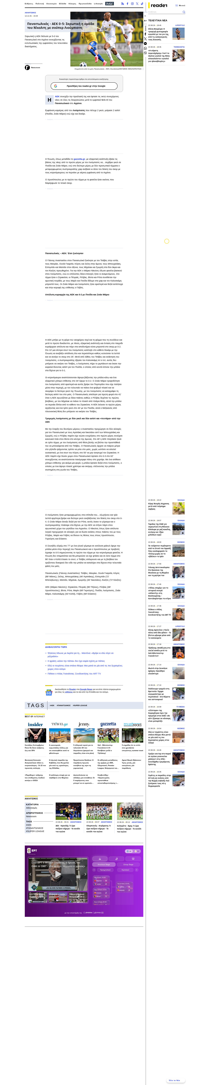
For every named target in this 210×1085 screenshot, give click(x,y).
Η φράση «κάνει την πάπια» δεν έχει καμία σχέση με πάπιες (76, 661)
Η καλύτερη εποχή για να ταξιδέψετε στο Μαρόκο (59, 776)
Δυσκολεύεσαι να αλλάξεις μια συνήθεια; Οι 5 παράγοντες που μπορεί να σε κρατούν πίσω (84, 779)
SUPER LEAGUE (80, 705)
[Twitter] (137, 3)
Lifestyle (98, 4)
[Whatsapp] (145, 48)
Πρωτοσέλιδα (85, 4)
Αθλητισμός (31, 808)
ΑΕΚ (52, 705)
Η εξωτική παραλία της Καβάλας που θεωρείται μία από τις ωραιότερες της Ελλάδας (59, 764)
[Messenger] (145, 43)
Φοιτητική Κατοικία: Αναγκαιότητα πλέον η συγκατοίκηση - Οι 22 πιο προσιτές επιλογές (35, 764)
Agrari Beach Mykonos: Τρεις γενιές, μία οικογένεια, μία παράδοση (131, 764)
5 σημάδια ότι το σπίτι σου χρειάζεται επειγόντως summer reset (132, 747)
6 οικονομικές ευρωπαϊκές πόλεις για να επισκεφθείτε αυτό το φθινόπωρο (59, 749)
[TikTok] (142, 3)
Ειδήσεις (29, 4)
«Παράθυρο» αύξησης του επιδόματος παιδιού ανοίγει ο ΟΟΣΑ (35, 777)
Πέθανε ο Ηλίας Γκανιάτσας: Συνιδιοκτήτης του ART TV (74, 673)
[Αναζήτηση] (184, 12)
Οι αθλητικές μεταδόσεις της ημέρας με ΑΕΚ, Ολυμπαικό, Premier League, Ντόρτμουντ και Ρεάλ (108, 764)
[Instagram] (132, 3)
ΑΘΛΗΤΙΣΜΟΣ (30, 13)
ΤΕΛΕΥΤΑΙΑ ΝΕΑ (157, 20)
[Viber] (145, 53)
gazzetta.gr (79, 159)
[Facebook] (127, 3)
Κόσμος (72, 4)
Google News (86, 689)
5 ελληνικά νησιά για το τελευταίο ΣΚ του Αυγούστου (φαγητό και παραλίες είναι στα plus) (83, 749)
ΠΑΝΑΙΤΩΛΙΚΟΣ (64, 705)
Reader (72, 689)
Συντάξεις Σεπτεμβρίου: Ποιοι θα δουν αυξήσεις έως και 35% (34, 747)
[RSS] (122, 3)
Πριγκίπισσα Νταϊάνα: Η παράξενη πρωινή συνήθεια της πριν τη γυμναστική (83, 764)
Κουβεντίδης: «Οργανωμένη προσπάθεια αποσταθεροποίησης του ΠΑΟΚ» (108, 779)
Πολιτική (40, 4)
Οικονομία (51, 4)
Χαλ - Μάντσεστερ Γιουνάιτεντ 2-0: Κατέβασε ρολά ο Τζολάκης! (105, 749)
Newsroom (31, 816)
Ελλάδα (62, 4)
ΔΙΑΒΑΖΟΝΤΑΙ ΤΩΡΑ (56, 647)
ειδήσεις (69, 692)
